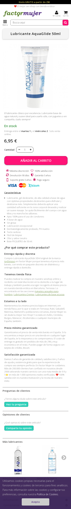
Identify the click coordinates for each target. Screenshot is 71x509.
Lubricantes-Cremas (24, 294)
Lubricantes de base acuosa (49, 294)
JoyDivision (9, 261)
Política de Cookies (47, 494)
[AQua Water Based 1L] (18, 460)
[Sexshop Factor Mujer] (22, 16)
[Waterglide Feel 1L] (52, 460)
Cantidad (9, 149)
